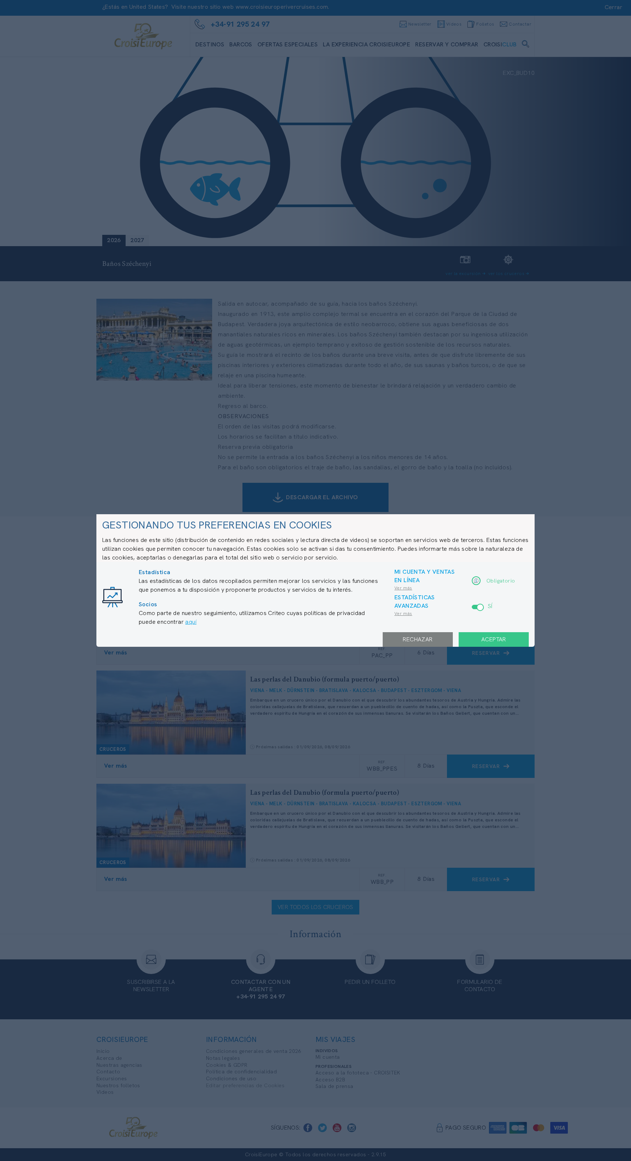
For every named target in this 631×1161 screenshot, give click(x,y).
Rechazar (417, 639)
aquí (190, 622)
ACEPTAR (493, 639)
